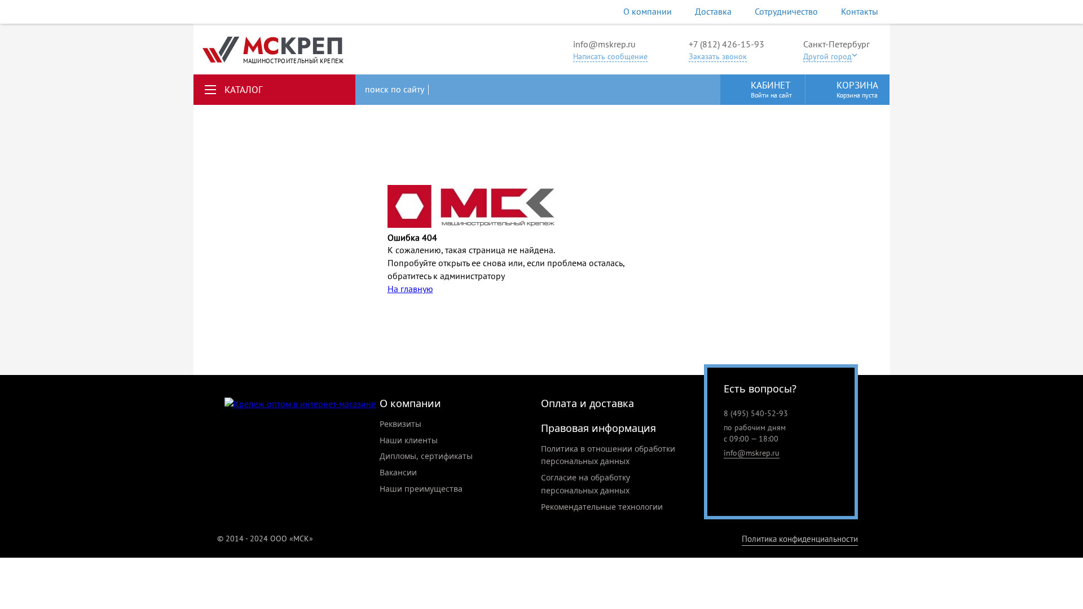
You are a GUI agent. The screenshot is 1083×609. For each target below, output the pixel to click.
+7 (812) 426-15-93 (726, 44)
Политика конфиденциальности (800, 538)
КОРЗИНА (857, 89)
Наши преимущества (421, 488)
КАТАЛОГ (243, 89)
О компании (647, 11)
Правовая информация (598, 428)
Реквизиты (400, 423)
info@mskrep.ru (604, 44)
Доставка (713, 11)
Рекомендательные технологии (602, 506)
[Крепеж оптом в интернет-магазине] (300, 404)
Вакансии (398, 472)
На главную (410, 288)
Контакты (859, 11)
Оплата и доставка (587, 403)
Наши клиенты (409, 440)
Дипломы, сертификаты (426, 456)
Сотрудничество (786, 11)
